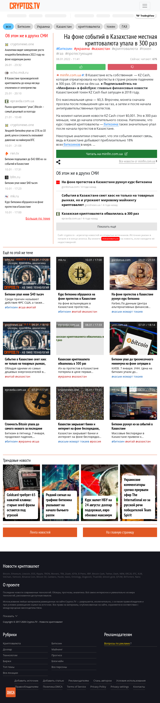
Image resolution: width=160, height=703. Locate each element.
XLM (140, 573)
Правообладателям (26, 686)
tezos (67, 576)
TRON (47, 573)
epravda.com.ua (22, 101)
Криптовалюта (12, 643)
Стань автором (102, 680)
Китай (32, 307)
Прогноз (57, 655)
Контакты (139, 686)
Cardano (52, 576)
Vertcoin (16, 576)
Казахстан (64, 26)
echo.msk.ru (19, 72)
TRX (62, 573)
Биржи (7, 661)
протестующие (79, 53)
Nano (137, 576)
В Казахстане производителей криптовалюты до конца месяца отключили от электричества (22, 83)
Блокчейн (57, 661)
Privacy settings (120, 686)
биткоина (111, 124)
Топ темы (8, 667)
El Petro (82, 573)
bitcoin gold (109, 576)
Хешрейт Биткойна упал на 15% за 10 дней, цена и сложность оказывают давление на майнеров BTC (25, 135)
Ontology (76, 576)
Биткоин (24, 26)
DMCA (11, 692)
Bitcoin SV (41, 576)
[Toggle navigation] (144, 6)
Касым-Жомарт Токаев (128, 311)
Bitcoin (6, 573)
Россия (96, 441)
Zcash (68, 573)
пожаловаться (110, 238)
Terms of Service (76, 686)
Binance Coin (28, 576)
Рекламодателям (78, 680)
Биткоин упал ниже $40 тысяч (21, 183)
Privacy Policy (98, 686)
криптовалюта (89, 26)
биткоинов (72, 144)
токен (111, 26)
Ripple (39, 573)
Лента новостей (40, 532)
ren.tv (14, 153)
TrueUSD (97, 576)
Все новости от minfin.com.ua (137, 161)
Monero (55, 573)
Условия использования (131, 680)
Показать (8, 616)
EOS (33, 573)
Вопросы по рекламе (117, 643)
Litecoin (26, 573)
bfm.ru (15, 177)
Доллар (7, 649)
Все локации (10, 673)
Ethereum (16, 573)
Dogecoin (87, 576)
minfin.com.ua (70, 75)
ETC (135, 573)
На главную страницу (120, 532)
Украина (43, 26)
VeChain (7, 576)
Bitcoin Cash (98, 573)
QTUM (119, 576)
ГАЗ (124, 26)
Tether (109, 573)
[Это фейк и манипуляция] (132, 67)
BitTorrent (129, 576)
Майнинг (57, 649)
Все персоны (59, 667)
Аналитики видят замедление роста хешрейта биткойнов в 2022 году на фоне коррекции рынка (24, 54)
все (8, 26)
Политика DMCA (52, 686)
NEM (122, 573)
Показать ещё (106, 226)
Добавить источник (26, 680)
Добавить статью (53, 680)
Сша (23, 307)
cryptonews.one (22, 44)
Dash (115, 573)
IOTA (74, 573)
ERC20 (128, 573)
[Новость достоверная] (81, 67)
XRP (89, 573)
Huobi (61, 576)
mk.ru (14, 196)
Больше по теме (38, 218)
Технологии (10, 655)
